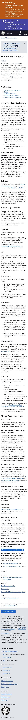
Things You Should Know (11, 95)
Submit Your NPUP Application (12, 97)
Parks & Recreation (11, 38)
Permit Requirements (10, 94)
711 (10, 631)
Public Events (5, 589)
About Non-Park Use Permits (12, 90)
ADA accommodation (7, 681)
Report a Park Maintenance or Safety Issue (13, 592)
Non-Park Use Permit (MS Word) (12, 566)
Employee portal (5, 697)
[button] (21, 33)
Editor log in (4, 700)
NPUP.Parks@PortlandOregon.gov (11, 509)
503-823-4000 (22, 629)
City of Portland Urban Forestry (10, 480)
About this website (6, 694)
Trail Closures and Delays (8, 586)
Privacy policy (5, 687)
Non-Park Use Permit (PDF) (10, 563)
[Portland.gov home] (7, 33)
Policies (6, 92)
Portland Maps (5, 351)
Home (3, 38)
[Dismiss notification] (24, 43)
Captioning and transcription (9, 684)
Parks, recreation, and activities (10, 598)
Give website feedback (11, 606)
